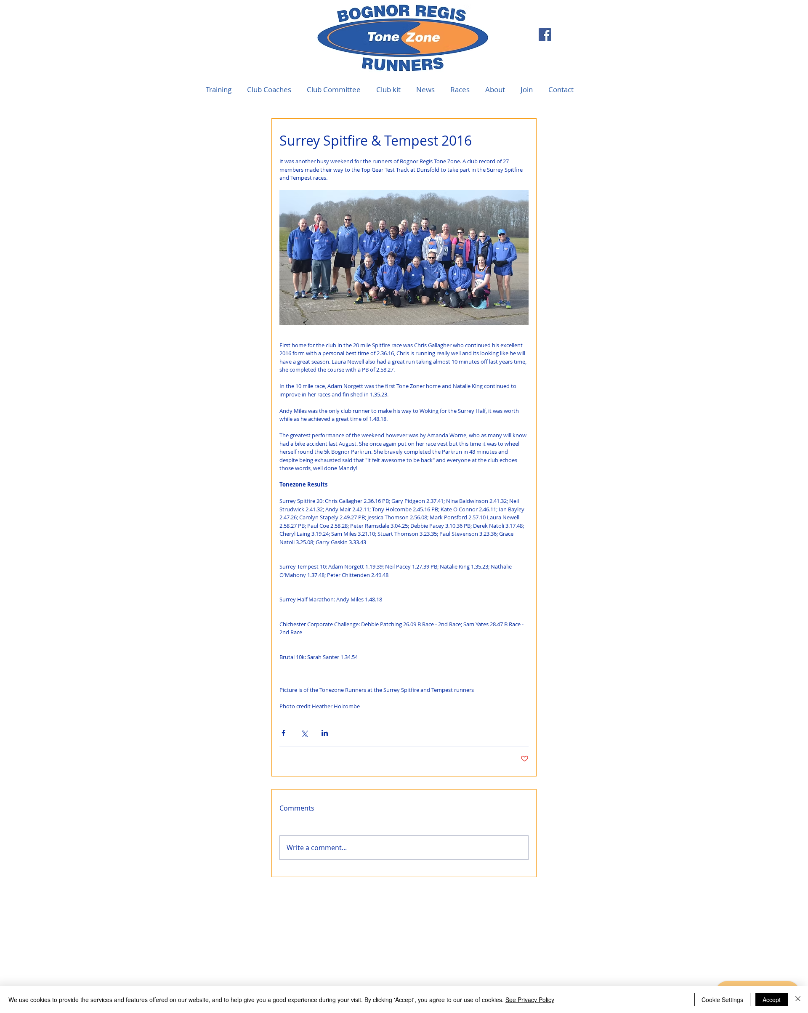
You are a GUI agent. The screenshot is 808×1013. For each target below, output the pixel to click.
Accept (772, 999)
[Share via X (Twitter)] (304, 733)
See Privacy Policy (529, 999)
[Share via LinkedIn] (325, 733)
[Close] (798, 999)
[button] (459, 89)
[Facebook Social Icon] (545, 34)
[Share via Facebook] (283, 733)
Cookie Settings (722, 999)
